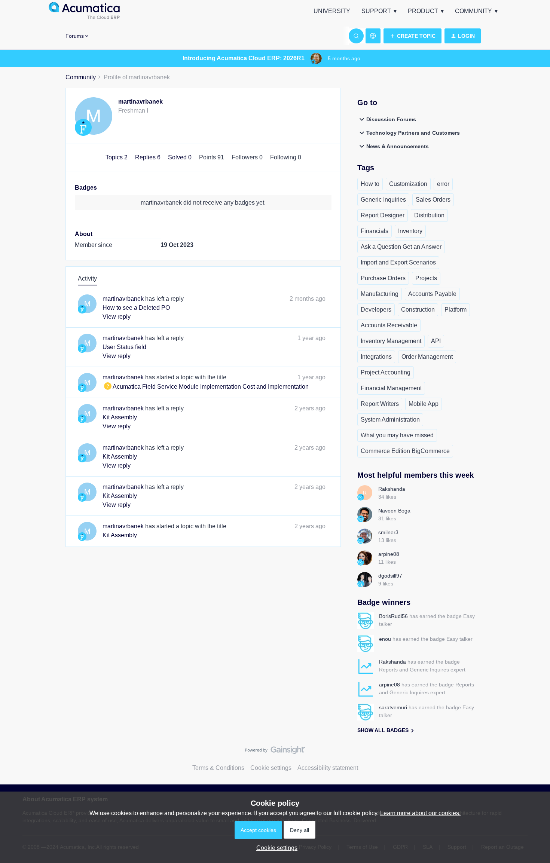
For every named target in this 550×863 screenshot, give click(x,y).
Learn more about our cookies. (420, 813)
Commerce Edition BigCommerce (405, 451)
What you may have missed (397, 435)
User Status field (124, 347)
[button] (412, 35)
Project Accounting (385, 372)
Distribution (429, 215)
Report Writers (380, 404)
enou (385, 639)
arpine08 (388, 554)
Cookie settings (270, 768)
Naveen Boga (394, 511)
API (436, 341)
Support (376, 11)
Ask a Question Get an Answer (401, 247)
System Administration (390, 419)
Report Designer (382, 215)
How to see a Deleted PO (136, 308)
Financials (374, 231)
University (332, 11)
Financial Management (391, 388)
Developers (376, 309)
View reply (117, 316)
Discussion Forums (391, 119)
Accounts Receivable (389, 325)
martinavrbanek (140, 101)
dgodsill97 (390, 576)
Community (473, 11)
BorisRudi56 (393, 616)
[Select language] (373, 35)
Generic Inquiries (383, 199)
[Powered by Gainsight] (275, 752)
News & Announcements (397, 146)
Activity (87, 278)
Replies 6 (148, 157)
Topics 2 (117, 157)
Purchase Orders (383, 278)
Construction (418, 309)
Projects (426, 278)
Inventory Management (391, 341)
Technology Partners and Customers (413, 133)
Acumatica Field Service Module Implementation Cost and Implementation (206, 386)
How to (370, 184)
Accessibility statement (327, 768)
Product (423, 11)
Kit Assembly (120, 417)
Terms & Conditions (218, 768)
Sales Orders (433, 199)
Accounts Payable (432, 294)
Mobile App (424, 404)
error (443, 184)
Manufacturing (379, 294)
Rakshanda (391, 489)
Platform (455, 309)
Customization (408, 184)
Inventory (410, 231)
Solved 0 (180, 157)
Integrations (376, 357)
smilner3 (388, 532)
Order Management (427, 357)
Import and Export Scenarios (398, 262)
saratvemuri (393, 707)
